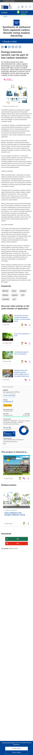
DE (2, 46)
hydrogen (5, 295)
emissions (23, 291)
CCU (22, 295)
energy (14, 291)
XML (17, 539)
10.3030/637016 (7, 401)
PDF (17, 543)
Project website (8, 395)
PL (20, 46)
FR (13, 46)
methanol (14, 295)
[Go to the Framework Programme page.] (17, 22)
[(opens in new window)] (6, 6)
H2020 (5, 16)
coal (14, 299)
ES (9, 46)
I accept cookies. (16, 748)
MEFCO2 (5, 291)
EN (6, 46)
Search (26, 7)
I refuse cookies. (16, 752)
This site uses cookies (8, 742)
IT (16, 46)
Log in (18, 7)
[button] (22, 7)
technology (6, 299)
